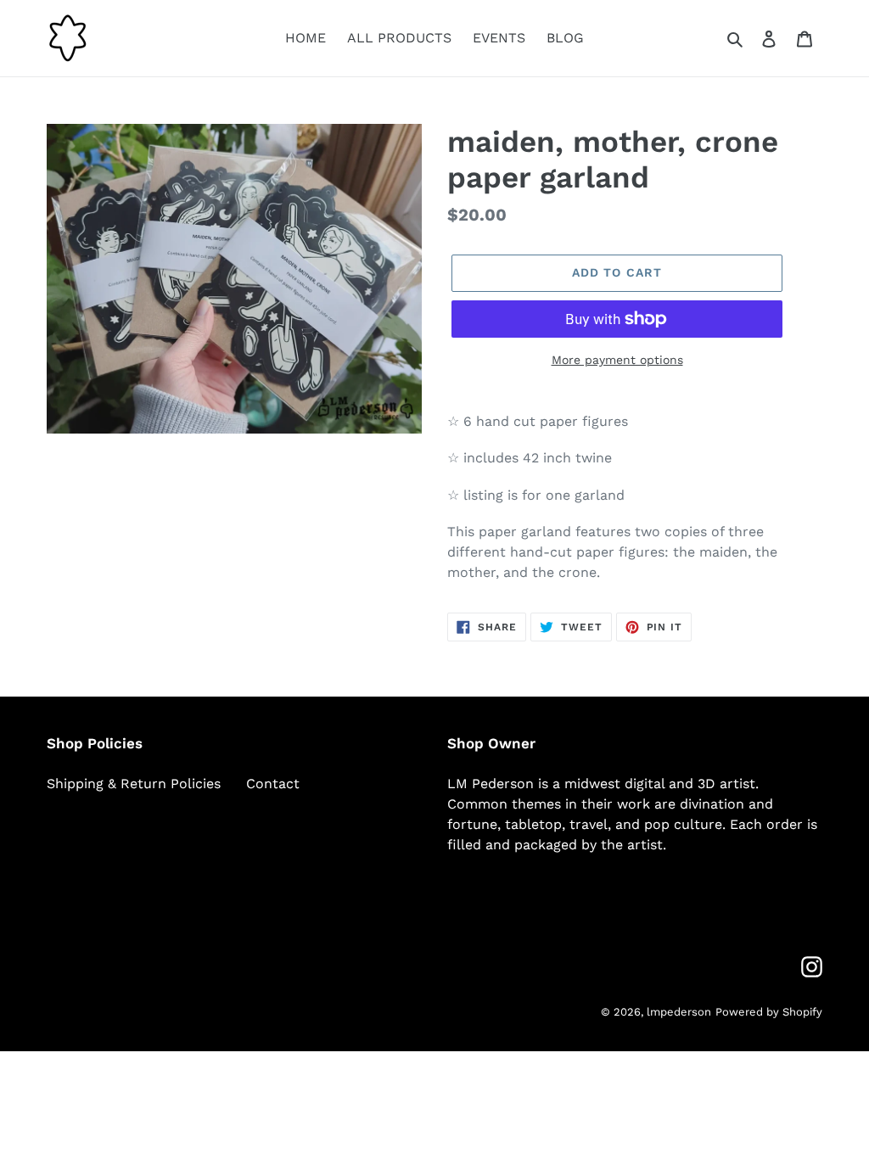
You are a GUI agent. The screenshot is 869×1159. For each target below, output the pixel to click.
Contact (273, 783)
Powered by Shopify (768, 1011)
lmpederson (679, 1011)
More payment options (617, 360)
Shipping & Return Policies (134, 783)
